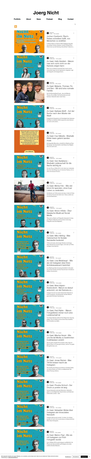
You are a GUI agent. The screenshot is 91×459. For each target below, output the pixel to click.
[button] (75, 24)
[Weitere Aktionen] (74, 33)
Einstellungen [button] (68, 456)
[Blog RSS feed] (15, 26)
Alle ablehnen (76, 456)
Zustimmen (84, 456)
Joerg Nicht (46, 12)
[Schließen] (89, 457)
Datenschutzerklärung (13, 457)
